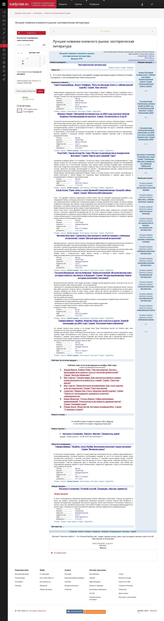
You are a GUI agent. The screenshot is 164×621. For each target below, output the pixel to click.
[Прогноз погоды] (4, 58)
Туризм (92, 578)
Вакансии (43, 585)
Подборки (94, 4)
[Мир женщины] (4, 33)
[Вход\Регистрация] (142, 4)
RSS (44, 45)
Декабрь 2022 (34, 53)
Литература (38, 13)
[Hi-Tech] (4, 37)
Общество (123, 589)
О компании (44, 574)
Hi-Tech (92, 593)
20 (23, 64)
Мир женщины (94, 582)
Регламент (19, 582)
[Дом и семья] (4, 29)
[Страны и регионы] (4, 67)
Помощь (18, 585)
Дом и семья (123, 593)
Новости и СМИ (124, 582)
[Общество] (4, 54)
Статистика (23, 105)
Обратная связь (46, 589)
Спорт (121, 574)
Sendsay (68, 582)
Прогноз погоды (125, 578)
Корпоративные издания (74, 578)
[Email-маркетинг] (4, 79)
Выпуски (63, 4)
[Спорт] (4, 62)
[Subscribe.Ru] (19, 4)
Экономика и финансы (98, 589)
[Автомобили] (4, 20)
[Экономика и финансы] (4, 75)
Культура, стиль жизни (23, 13)
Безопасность (45, 582)
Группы (78, 4)
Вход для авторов (22, 574)
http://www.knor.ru (34, 81)
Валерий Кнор (28, 99)
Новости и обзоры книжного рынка (57, 13)
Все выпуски (105, 31)
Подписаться (31, 33)
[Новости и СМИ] (4, 50)
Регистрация (20, 578)
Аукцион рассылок (72, 585)
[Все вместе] (4, 12)
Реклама (68, 574)
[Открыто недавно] (4, 16)
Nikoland (153, 610)
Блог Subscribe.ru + (47, 578)
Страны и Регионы (126, 585)
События (68, 589)
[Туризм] (4, 71)
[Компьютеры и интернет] (4, 41)
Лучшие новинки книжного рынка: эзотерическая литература (52, 22)
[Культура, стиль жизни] (4, 46)
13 (23, 61)
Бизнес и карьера (96, 585)
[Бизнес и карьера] (4, 24)
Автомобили (94, 574)
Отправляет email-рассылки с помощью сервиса (43, 4)
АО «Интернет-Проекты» (36, 611)
